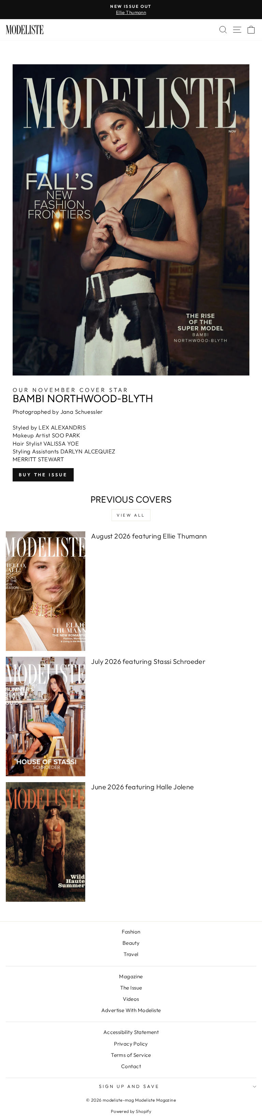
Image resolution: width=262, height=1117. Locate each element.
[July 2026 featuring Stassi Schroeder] (45, 716)
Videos (131, 999)
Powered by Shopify (131, 1111)
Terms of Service (131, 1055)
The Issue (131, 987)
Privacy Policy (131, 1043)
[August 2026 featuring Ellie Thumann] (45, 591)
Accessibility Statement (131, 1032)
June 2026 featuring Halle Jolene (142, 786)
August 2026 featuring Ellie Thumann (149, 536)
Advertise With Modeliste (131, 1010)
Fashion (131, 931)
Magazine (131, 976)
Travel (130, 954)
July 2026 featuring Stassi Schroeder (148, 661)
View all (131, 515)
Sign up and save (129, 1086)
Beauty (131, 943)
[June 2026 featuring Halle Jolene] (45, 842)
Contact (131, 1066)
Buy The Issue (43, 474)
